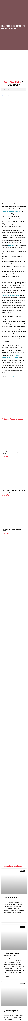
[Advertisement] (14, 64)
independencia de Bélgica (10, 295)
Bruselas (11, 245)
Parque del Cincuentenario (11, 211)
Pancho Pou (11, 376)
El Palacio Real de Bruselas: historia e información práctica (13, 491)
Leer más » (6, 456)
